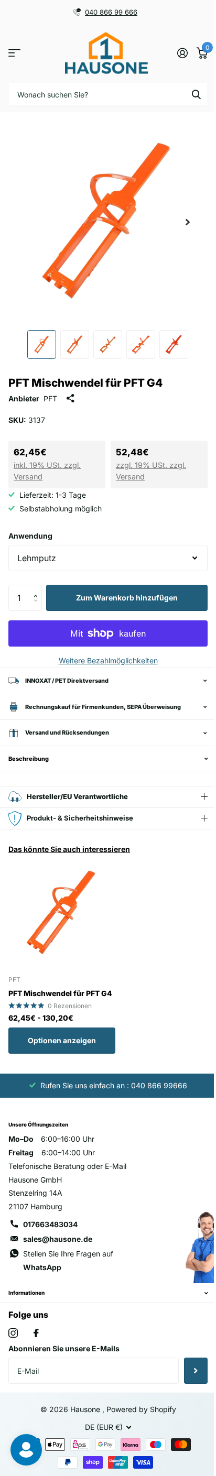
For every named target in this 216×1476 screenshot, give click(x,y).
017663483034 (50, 1224)
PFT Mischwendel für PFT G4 (60, 993)
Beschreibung (28, 758)
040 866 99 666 (111, 12)
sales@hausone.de (57, 1238)
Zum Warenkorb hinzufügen (127, 597)
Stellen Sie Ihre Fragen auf (68, 1260)
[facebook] (36, 1333)
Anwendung (30, 535)
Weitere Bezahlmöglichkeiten (108, 660)
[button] (38, 589)
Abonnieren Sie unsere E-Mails (64, 1348)
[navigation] (41, 344)
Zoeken (196, 94)
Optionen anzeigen (62, 1040)
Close (104, 1293)
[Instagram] (13, 1333)
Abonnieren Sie (188, 1371)
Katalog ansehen (14, 53)
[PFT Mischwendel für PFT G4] (61, 913)
